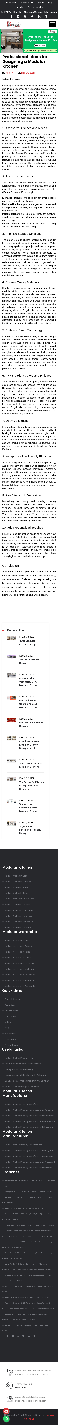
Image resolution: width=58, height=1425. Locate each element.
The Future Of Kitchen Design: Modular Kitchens (31, 786)
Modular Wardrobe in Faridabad (19, 980)
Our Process (10, 1016)
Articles (20, 7)
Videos (8, 1022)
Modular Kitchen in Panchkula (19, 922)
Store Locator (35, 7)
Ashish (9, 72)
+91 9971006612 (12, 12)
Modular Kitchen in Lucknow (18, 927)
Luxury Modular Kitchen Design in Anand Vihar (27, 1081)
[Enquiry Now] (6, 1411)
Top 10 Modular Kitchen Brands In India (23, 1064)
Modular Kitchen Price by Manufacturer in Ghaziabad (30, 1121)
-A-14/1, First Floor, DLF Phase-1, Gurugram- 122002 (28, 1192)
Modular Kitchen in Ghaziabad (19, 910)
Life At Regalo (11, 1010)
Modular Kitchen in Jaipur (17, 893)
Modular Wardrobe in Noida (17, 952)
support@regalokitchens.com (30, 1400)
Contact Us (27, 2)
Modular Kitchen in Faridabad (18, 916)
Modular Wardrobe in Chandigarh (20, 963)
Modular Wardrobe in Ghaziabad (20, 975)
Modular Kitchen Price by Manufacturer (23, 1104)
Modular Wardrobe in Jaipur (18, 957)
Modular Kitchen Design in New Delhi (22, 1086)
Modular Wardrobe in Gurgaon (19, 946)
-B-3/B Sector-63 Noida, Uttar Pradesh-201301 (24, 1208)
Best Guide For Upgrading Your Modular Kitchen (28, 704)
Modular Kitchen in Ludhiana (18, 904)
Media (41, 2)
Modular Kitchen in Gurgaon (18, 881)
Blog (50, 2)
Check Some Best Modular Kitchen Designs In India (29, 745)
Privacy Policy (11, 1045)
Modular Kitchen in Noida (16, 887)
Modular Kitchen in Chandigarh (19, 899)
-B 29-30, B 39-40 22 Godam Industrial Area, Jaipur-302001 (29, 1225)
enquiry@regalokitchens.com (41, 12)
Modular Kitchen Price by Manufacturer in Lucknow (29, 1127)
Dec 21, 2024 (28, 72)
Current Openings (13, 999)
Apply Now (10, 1005)
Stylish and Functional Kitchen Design (30, 830)
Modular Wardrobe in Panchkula (20, 986)
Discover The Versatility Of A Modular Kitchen (28, 682)
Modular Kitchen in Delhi (16, 876)
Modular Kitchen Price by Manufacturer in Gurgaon (29, 1110)
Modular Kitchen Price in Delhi (19, 1058)
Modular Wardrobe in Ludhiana (19, 969)
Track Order (12, 2)
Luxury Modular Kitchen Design (19, 1069)
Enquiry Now (11, 1039)
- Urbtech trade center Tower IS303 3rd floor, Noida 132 (27, 1297)
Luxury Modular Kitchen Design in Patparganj (26, 1075)
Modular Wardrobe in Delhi (17, 940)
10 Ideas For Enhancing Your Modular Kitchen (28, 808)
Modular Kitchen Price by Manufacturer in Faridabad (29, 1116)
